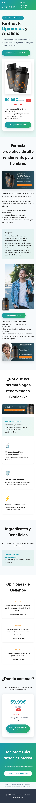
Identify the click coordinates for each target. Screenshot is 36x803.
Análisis (22, 3)
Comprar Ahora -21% (18, 125)
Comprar (23, 7)
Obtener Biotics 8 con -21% (18, 773)
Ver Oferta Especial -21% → (16, 53)
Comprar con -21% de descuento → (18, 728)
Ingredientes (24, 5)
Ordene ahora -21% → (14, 315)
